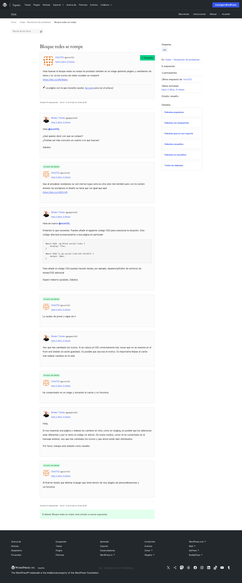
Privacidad (16, 555)
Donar (149, 550)
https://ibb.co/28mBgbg (55, 79)
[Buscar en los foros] (41, 31)
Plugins (59, 550)
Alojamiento (16, 550)
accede (89, 88)
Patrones (60, 555)
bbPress (194, 550)
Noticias (15, 546)
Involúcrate (150, 541)
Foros (13, 14)
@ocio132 (53, 129)
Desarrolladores (107, 550)
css (164, 50)
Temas (59, 546)
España (41, 568)
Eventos (148, 546)
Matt (192, 546)
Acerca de (16, 541)
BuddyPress (196, 555)
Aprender (104, 541)
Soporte (104, 546)
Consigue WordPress (226, 5)
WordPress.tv (107, 555)
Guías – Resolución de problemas (35, 22)
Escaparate (61, 541)
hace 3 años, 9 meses (65, 62)
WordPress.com (197, 541)
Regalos (150, 555)
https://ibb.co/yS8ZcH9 (55, 192)
